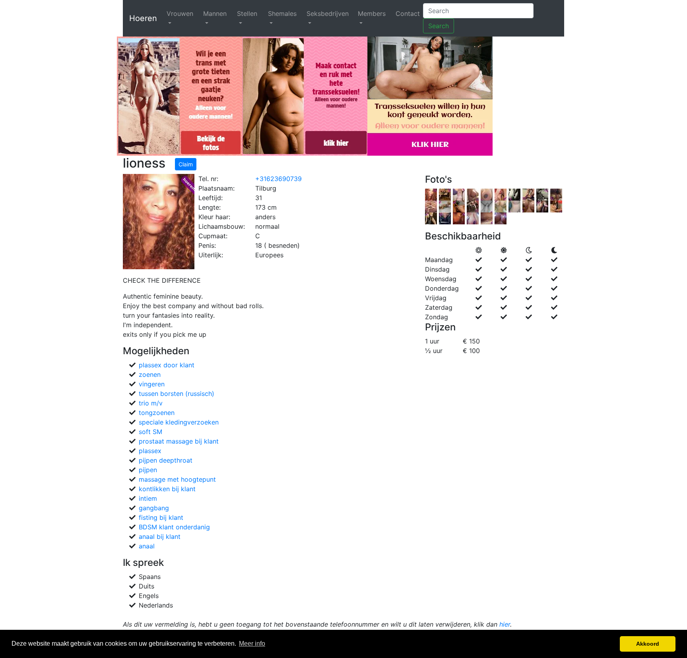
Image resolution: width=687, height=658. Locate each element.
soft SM (150, 432)
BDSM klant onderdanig (174, 527)
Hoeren (143, 18)
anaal (147, 546)
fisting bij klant (161, 517)
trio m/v (151, 403)
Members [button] (372, 13)
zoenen (150, 374)
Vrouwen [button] (180, 13)
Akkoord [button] (647, 644)
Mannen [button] (215, 13)
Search (438, 26)
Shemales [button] (282, 13)
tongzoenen (157, 413)
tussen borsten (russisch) (176, 394)
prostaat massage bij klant (179, 441)
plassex (150, 451)
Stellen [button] (247, 13)
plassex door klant (166, 365)
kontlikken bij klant (167, 489)
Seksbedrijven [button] (328, 13)
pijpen (148, 470)
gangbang (154, 508)
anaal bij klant (159, 536)
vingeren (152, 384)
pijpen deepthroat (165, 460)
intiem (148, 498)
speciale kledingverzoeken (179, 422)
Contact (408, 13)
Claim (186, 164)
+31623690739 (278, 179)
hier (504, 624)
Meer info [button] (252, 643)
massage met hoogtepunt (177, 479)
